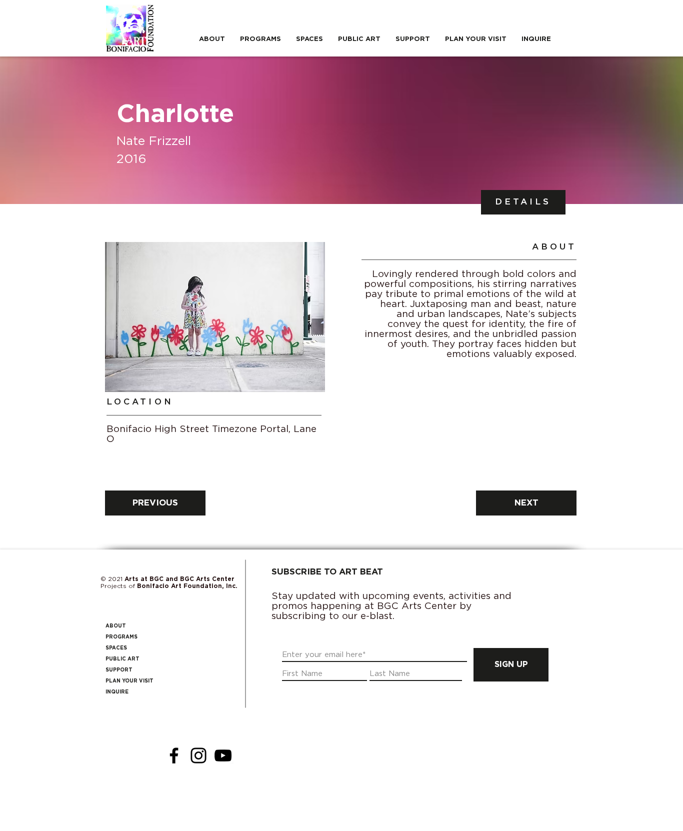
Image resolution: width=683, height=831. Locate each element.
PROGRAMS (122, 637)
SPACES (116, 648)
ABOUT (116, 626)
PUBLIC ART (123, 659)
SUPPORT (119, 670)
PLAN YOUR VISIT (130, 681)
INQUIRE (117, 692)
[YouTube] (223, 755)
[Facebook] (174, 755)
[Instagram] (198, 755)
